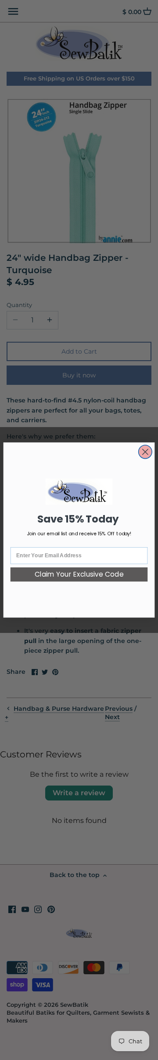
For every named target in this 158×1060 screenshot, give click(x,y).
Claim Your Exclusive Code (79, 574)
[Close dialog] (145, 452)
